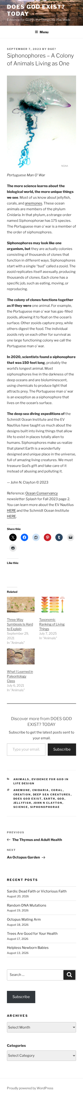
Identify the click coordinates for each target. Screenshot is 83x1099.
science (20, 807)
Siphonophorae (45, 807)
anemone (21, 790)
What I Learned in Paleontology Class (20, 676)
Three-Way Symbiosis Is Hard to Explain (20, 624)
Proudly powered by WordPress (30, 1088)
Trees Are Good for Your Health (32, 934)
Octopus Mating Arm (24, 919)
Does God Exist (27, 798)
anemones (33, 203)
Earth (49, 798)
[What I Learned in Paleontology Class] (21, 656)
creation (22, 794)
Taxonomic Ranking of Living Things (52, 624)
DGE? (52, 49)
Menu (44, 32)
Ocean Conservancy (41, 493)
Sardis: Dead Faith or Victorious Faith (37, 891)
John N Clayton (47, 802)
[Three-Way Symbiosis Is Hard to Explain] (21, 605)
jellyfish (22, 802)
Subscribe (62, 749)
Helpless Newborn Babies (28, 948)
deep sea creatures (52, 794)
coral (57, 790)
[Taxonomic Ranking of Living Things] (53, 605)
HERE (11, 510)
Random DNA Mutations (26, 905)
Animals (21, 779)
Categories (16, 1046)
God (61, 798)
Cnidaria (40, 790)
